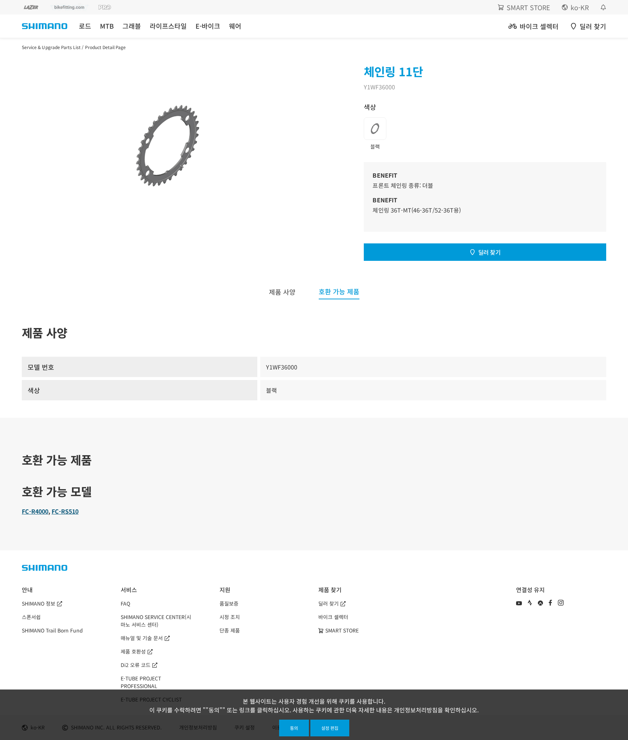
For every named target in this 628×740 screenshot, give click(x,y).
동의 (294, 728)
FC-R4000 (35, 511)
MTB (107, 26)
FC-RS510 (65, 511)
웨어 (235, 26)
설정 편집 (329, 728)
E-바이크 (208, 26)
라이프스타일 (168, 26)
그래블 (131, 26)
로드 (85, 26)
